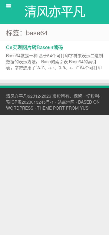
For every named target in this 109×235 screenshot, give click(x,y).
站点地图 (66, 102)
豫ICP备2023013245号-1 (30, 102)
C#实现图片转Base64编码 (34, 47)
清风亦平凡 (16, 96)
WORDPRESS (19, 108)
